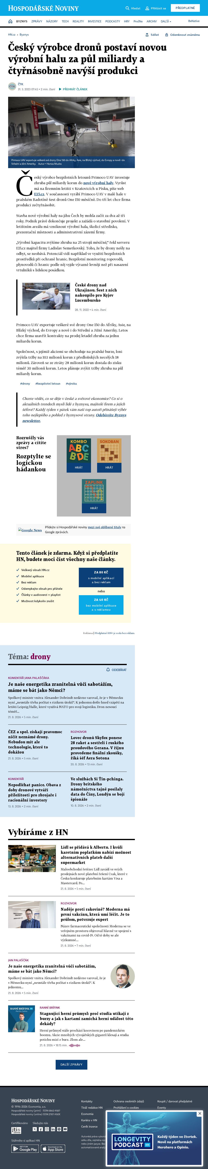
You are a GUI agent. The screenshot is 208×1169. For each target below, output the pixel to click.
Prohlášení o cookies (126, 1107)
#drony (25, 383)
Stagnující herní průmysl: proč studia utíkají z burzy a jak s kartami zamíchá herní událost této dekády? (86, 1019)
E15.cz (39, 194)
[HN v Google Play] (25, 1149)
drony (40, 657)
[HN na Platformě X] (35, 1129)
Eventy (161, 1107)
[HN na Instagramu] (47, 1129)
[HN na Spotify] (59, 1129)
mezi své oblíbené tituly (104, 527)
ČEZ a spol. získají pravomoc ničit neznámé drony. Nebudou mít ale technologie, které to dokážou (35, 742)
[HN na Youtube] (65, 1129)
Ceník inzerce (89, 1126)
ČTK (20, 84)
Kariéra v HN (89, 1120)
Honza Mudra (54, 164)
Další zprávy (71, 1064)
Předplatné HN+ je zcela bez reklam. (115, 633)
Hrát (79, 467)
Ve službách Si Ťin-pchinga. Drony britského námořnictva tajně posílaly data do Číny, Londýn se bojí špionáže (98, 789)
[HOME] (10, 21)
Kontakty (86, 1101)
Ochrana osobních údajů (129, 1101)
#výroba (71, 383)
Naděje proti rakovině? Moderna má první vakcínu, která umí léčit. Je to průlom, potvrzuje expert (95, 914)
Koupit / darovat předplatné (174, 1101)
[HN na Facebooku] (41, 1129)
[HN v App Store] (53, 1149)
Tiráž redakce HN (92, 1107)
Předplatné (185, 8)
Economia (87, 1114)
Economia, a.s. (37, 1106)
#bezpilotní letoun (48, 383)
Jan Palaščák (18, 960)
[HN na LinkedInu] (53, 1129)
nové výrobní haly (98, 183)
